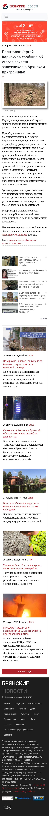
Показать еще (24, 671)
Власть (7, 703)
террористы (7, 243)
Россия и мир (10, 714)
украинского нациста (14, 234)
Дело (32, 709)
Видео (23, 719)
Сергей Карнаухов (27, 240)
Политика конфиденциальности (18, 729)
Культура (25, 714)
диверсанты (12, 240)
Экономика (9, 709)
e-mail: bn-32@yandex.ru (24, 791)
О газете (7, 724)
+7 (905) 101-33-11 (12, 788)
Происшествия (35, 703)
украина (17, 243)
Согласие (8, 735)
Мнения (22, 709)
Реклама (20, 724)
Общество (19, 703)
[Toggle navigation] (6, 16)
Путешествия (10, 719)
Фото (33, 719)
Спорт (36, 714)
